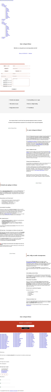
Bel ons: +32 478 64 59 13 (23, 53)
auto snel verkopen (6, 190)
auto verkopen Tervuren (43, 336)
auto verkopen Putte (29, 344)
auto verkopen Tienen (42, 338)
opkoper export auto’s (8, 213)
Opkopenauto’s (28, 305)
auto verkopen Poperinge (30, 343)
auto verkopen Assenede (4, 338)
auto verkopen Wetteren (43, 343)
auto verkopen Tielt (42, 337)
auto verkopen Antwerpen (4, 336)
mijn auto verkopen (34, 301)
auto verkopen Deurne (3, 347)
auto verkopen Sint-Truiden (43, 334)
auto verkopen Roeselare (30, 345)
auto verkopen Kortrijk (16, 344)
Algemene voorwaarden (13, 390)
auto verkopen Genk (16, 336)
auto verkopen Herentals (17, 340)
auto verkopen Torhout (43, 339)
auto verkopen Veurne (42, 341)
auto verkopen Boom (3, 342)
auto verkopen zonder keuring (39, 170)
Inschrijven (26, 328)
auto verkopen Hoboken (17, 341)
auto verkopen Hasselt (16, 339)
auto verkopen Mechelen (30, 337)
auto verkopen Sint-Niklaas (43, 335)
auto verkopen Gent (16, 337)
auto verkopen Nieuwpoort (30, 338)
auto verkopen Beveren (3, 340)
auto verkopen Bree (3, 343)
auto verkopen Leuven (16, 345)
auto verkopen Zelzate (42, 345)
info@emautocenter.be (4, 370)
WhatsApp (30, 53)
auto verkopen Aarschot (3, 335)
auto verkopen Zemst (42, 346)
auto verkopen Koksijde (17, 343)
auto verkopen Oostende (30, 341)
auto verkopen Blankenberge (4, 341)
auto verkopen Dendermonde (4, 346)
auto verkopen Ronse (29, 346)
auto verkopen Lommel (30, 334)
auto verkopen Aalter (3, 334)
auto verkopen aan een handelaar (10, 225)
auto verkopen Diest (3, 348)
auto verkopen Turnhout (43, 340)
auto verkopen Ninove (29, 340)
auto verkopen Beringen (4, 339)
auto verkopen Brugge (3, 344)
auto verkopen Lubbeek (30, 335)
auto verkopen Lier (16, 346)
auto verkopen (39, 281)
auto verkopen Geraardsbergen (18, 338)
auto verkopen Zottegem (43, 347)
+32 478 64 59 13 (4, 372)
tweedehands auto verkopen (32, 141)
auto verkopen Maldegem (30, 336)
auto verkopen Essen (16, 334)
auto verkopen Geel (16, 335)
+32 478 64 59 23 (4, 371)
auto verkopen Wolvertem (43, 344)
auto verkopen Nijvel (29, 339)
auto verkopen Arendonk (4, 337)
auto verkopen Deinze (3, 345)
